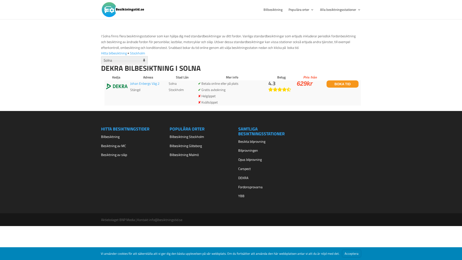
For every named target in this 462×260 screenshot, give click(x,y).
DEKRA (243, 177)
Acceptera (352, 253)
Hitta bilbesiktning (114, 53)
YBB (241, 195)
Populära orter (299, 10)
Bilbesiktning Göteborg (186, 145)
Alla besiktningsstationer (338, 10)
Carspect (244, 168)
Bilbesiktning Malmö (184, 154)
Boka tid (342, 84)
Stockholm (137, 53)
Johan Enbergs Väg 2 (145, 83)
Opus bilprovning (250, 159)
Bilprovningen (248, 150)
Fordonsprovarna (250, 186)
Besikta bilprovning (251, 141)
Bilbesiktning (272, 10)
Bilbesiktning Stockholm (187, 136)
